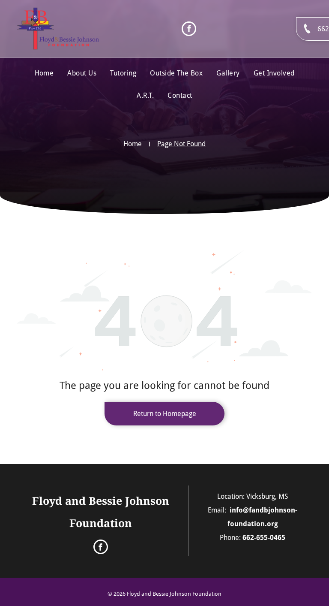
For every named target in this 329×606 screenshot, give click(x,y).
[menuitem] (44, 73)
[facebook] (189, 29)
